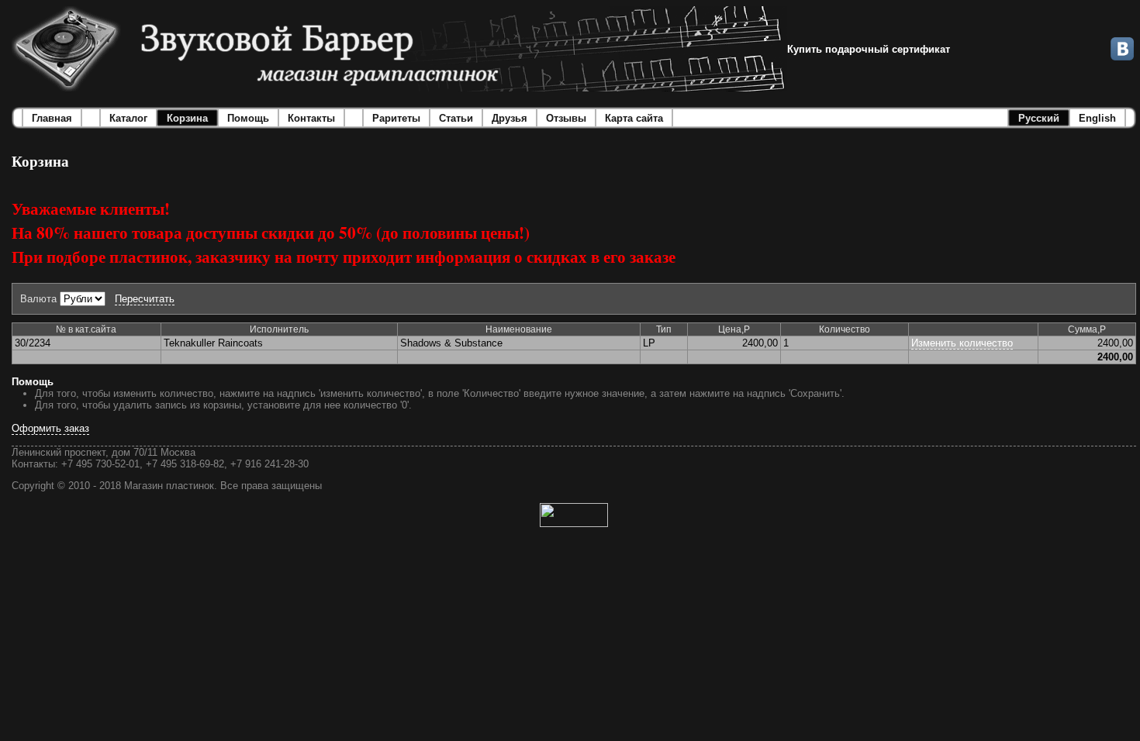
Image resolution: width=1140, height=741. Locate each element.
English (1097, 118)
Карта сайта (634, 118)
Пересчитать (144, 299)
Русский (1038, 118)
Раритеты (396, 118)
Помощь (248, 118)
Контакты (311, 118)
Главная (52, 118)
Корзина (187, 118)
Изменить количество (962, 343)
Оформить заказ (50, 428)
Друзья (509, 118)
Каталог (128, 118)
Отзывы (566, 118)
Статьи (456, 118)
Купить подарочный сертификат (868, 49)
